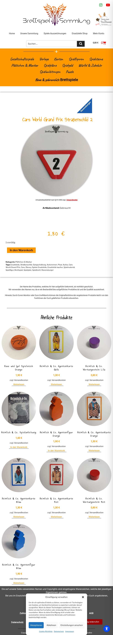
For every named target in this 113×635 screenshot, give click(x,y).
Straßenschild (26, 265)
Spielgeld (67, 65)
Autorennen (52, 265)
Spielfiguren (76, 59)
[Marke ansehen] (84, 112)
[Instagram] (100, 5)
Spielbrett (36, 270)
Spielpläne (50, 65)
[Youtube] (108, 5)
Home (12, 33)
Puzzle (69, 71)
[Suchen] (81, 44)
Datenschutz (59, 631)
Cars (23, 267)
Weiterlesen (18, 384)
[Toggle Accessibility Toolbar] (106, 628)
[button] (83, 597)
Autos (65, 265)
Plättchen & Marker (24, 65)
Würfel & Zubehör (90, 65)
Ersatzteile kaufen (55, 267)
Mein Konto (98, 33)
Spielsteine (96, 59)
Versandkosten (72, 200)
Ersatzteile (15, 265)
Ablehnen (51, 625)
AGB (91, 613)
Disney (28, 267)
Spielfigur (10, 270)
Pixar (60, 265)
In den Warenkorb (21, 250)
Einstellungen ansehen (71, 625)
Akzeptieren (36, 625)
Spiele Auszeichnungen (55, 33)
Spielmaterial (69, 267)
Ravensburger (47, 270)
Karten (58, 59)
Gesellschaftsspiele (22, 59)
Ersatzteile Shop (80, 33)
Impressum (69, 631)
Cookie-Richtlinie (46, 631)
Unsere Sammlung (29, 33)
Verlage (44, 59)
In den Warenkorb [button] (18, 447)
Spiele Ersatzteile (39, 267)
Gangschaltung (39, 265)
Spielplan (27, 270)
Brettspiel (18, 270)
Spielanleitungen (50, 71)
